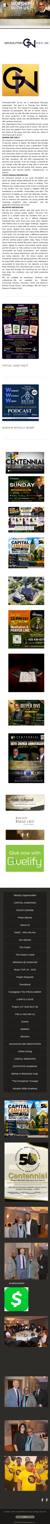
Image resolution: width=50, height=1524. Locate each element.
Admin (25, 1517)
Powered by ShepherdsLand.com (24, 1522)
